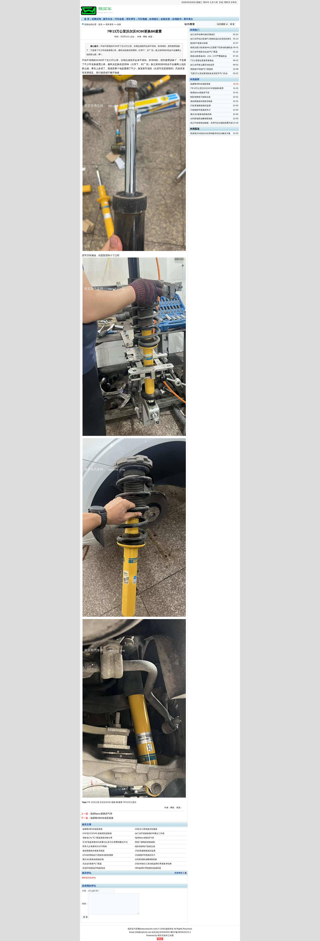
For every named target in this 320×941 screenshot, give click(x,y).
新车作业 (107, 19)
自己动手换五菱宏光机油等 (202, 65)
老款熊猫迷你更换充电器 (93, 851)
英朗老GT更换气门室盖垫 (201, 69)
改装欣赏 (165, 19)
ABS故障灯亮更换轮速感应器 (148, 868)
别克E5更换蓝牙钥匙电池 (93, 868)
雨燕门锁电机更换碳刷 (145, 842)
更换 (113, 802)
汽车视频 (142, 19)
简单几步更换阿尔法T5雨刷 (94, 846)
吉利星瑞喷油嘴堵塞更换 (146, 859)
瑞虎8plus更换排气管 (101, 813)
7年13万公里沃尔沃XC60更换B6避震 (207, 88)
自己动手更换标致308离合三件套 (149, 833)
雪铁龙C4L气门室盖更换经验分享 (97, 838)
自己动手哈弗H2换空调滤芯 (202, 34)
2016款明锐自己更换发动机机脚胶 (97, 855)
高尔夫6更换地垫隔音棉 (93, 859)
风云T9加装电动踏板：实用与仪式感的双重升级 (211, 123)
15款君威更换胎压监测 (145, 851)
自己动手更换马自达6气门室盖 (204, 52)
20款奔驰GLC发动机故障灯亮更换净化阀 (153, 864)
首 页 (87, 19)
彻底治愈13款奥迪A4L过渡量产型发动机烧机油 (211, 47)
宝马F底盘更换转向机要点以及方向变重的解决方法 (105, 842)
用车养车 (131, 19)
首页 (100, 24)
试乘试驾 (96, 19)
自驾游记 (153, 19)
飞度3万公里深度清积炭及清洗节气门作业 (209, 73)
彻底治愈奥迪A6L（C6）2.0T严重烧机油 (208, 56)
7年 (88, 802)
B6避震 (119, 802)
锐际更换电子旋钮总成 (145, 846)
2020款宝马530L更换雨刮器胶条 (97, 833)
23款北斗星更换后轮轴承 (146, 829)
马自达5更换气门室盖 (92, 864)
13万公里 (95, 802)
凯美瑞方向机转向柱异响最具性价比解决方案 (210, 133)
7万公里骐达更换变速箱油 (202, 60)
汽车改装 (119, 19)
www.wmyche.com (148, 929)
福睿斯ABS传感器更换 (102, 818)
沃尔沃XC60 (105, 802)
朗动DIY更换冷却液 (199, 43)
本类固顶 (194, 128)
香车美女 (188, 19)
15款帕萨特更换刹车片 (145, 855)
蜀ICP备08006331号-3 (180, 932)
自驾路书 (177, 19)
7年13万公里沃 (130, 802)
